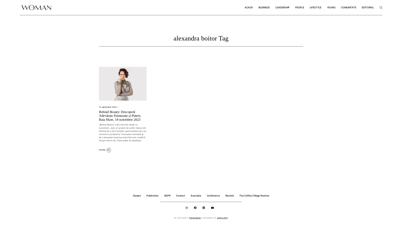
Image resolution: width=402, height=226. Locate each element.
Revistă (229, 195)
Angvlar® (222, 218)
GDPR (167, 195)
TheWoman (195, 218)
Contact (180, 195)
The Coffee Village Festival (254, 195)
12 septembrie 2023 (108, 107)
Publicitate (152, 195)
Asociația (196, 195)
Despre (137, 195)
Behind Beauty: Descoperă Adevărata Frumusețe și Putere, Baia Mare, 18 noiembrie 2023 (120, 115)
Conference (213, 195)
